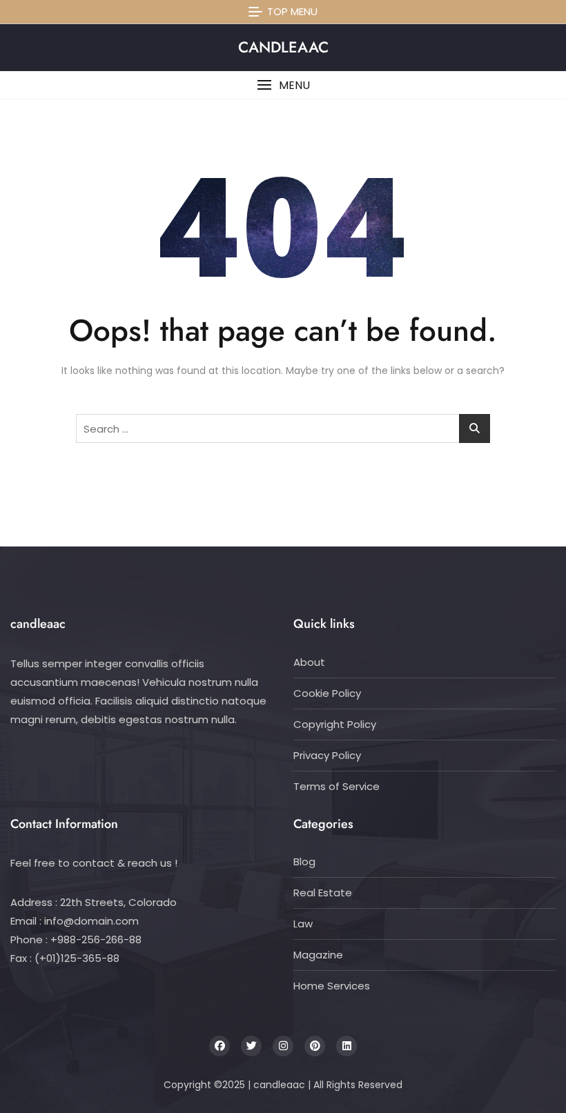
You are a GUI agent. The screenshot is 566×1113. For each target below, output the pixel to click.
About (309, 662)
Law (303, 923)
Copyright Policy (334, 724)
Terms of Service (336, 786)
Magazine (318, 954)
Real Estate (322, 892)
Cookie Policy (327, 693)
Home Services (331, 985)
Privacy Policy (327, 755)
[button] (283, 85)
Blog (304, 861)
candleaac (283, 47)
